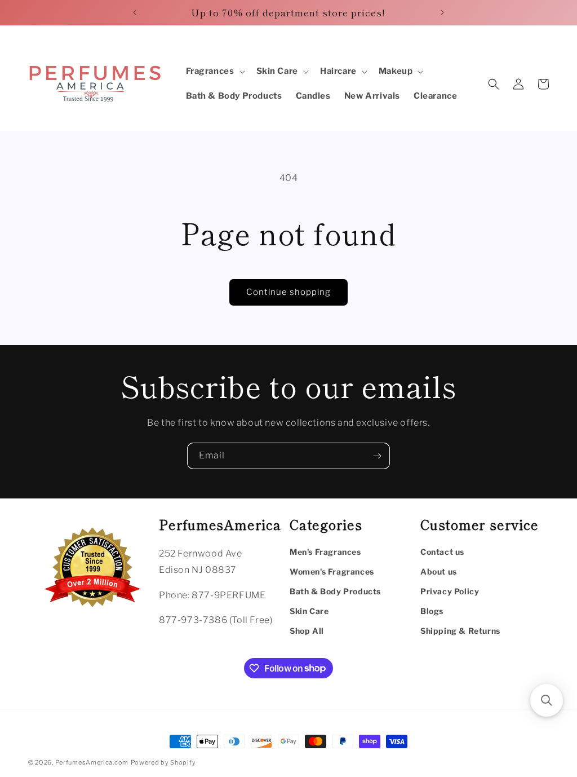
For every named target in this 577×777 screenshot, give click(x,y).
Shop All (307, 630)
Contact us (442, 552)
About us (438, 571)
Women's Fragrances (332, 571)
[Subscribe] (377, 456)
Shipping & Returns (460, 630)
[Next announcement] (442, 12)
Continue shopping (288, 292)
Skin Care (309, 611)
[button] (214, 71)
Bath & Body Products (335, 591)
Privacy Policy (449, 591)
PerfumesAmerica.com (91, 762)
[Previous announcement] (134, 12)
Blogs (431, 611)
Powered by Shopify (163, 762)
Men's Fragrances (325, 552)
